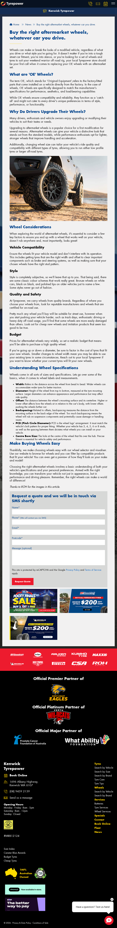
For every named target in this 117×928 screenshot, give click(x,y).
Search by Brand (103, 775)
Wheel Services (102, 811)
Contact (99, 819)
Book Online (102, 823)
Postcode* (17, 538)
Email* (15, 528)
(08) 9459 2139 (20, 791)
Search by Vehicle (103, 767)
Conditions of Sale (40, 923)
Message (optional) (22, 548)
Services (99, 799)
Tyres (97, 763)
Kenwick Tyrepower (61, 10)
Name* (16, 507)
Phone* (29, 517)
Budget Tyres (10, 856)
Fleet (97, 828)
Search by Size (102, 771)
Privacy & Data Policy (21, 923)
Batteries (98, 803)
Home (15, 24)
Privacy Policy (73, 569)
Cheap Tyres (10, 860)
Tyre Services (101, 807)
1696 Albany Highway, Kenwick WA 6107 (24, 783)
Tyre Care (99, 779)
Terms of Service (93, 569)
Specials (99, 815)
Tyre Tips (99, 783)
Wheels (99, 787)
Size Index (9, 848)
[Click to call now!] (90, 4)
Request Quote (22, 581)
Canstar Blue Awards (14, 852)
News (98, 832)
